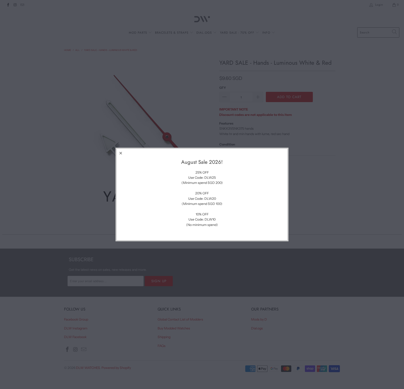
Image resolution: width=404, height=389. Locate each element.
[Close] (121, 153)
